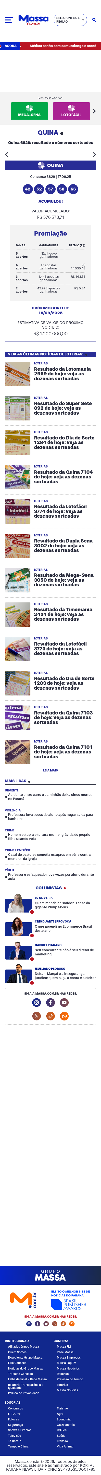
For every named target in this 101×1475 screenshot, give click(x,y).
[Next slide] (94, 111)
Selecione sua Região (68, 19)
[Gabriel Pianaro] (18, 950)
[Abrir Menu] (9, 20)
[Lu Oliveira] (18, 903)
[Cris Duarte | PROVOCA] (18, 926)
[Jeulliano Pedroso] (18, 974)
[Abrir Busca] (94, 20)
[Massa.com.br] (33, 20)
